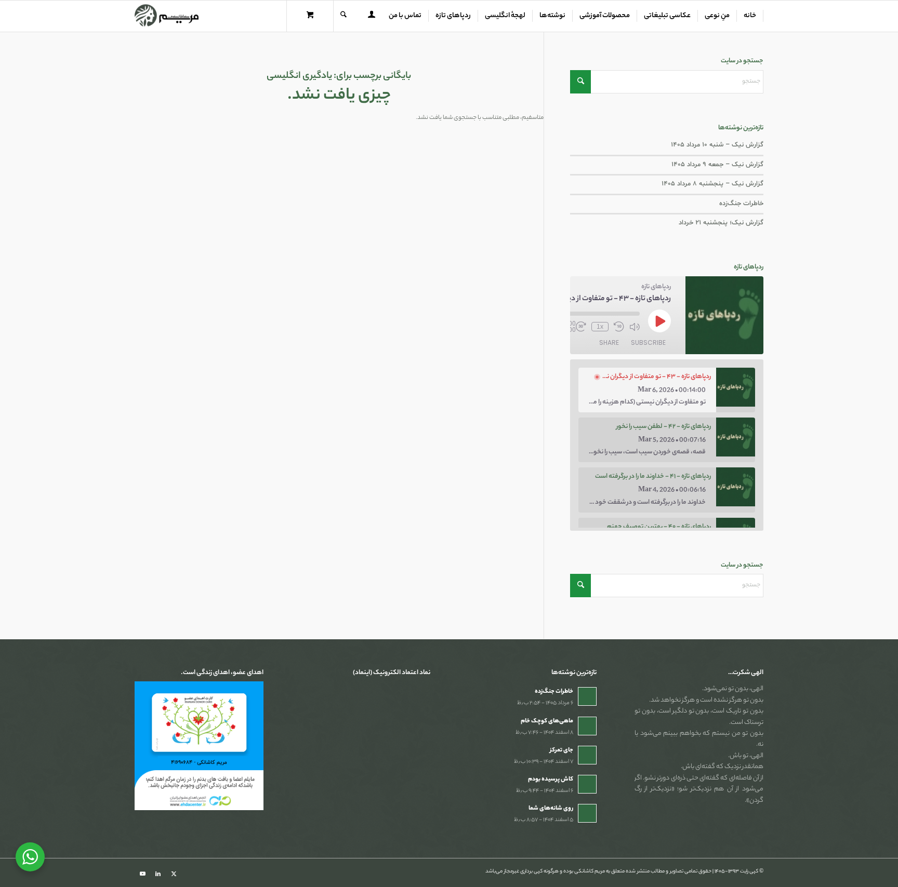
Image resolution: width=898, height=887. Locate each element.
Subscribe (648, 342)
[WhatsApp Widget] (30, 856)
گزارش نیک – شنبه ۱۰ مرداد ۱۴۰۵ (717, 145)
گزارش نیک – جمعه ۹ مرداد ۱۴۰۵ (717, 164)
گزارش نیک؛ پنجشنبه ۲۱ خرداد (721, 222)
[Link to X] (173, 874)
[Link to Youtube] (142, 874)
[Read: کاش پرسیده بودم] (587, 784)
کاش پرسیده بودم (550, 779)
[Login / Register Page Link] (371, 17)
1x (600, 326)
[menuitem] (750, 16)
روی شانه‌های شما (551, 808)
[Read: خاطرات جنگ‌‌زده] (587, 696)
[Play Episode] (659, 321)
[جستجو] (343, 16)
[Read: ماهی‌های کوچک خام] (587, 726)
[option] (667, 390)
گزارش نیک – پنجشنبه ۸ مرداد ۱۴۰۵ (712, 184)
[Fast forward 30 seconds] (581, 326)
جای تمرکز (561, 750)
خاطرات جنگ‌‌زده (741, 203)
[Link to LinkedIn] (158, 874)
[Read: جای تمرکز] (587, 755)
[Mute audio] (634, 326)
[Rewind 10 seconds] (619, 326)
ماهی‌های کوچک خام (547, 721)
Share (609, 342)
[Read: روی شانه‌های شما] (587, 813)
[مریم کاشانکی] (167, 16)
